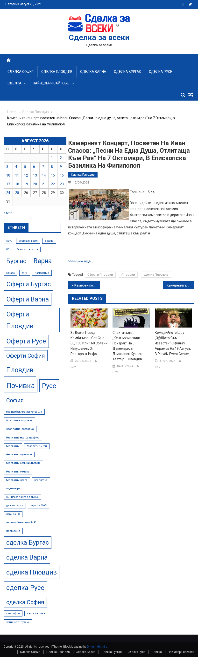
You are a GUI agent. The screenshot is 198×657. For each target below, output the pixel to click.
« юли (8, 212)
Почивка (20, 386)
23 (62, 184)
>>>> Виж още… (80, 261)
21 (44, 184)
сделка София (25, 602)
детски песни (14, 505)
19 (26, 184)
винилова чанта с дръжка (22, 497)
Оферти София (25, 355)
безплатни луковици (19, 454)
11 (17, 175)
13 (35, 175)
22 (53, 184)
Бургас (16, 261)
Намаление (42, 272)
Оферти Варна (27, 299)
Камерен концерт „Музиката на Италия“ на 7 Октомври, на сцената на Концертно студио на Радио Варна (87, 285)
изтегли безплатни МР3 (21, 522)
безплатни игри (37, 446)
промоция (13, 531)
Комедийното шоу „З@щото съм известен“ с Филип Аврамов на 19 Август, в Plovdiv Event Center (173, 343)
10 (8, 175)
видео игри (13, 488)
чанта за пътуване (18, 622)
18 (17, 184)
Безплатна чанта (27, 249)
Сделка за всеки (99, 37)
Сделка (14, 83)
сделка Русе (25, 588)
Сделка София (20, 72)
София (15, 400)
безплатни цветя (16, 480)
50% (9, 240)
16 (62, 175)
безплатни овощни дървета (23, 463)
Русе (49, 386)
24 (8, 193)
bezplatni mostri (28, 240)
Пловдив (128, 274)
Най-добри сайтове (51, 83)
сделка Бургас (27, 542)
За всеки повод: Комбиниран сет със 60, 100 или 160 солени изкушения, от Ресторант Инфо (89, 343)
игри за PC (13, 514)
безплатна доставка (20, 429)
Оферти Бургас (28, 284)
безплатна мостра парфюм (23, 437)
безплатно (41, 480)
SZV (73, 367)
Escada (49, 240)
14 (44, 175)
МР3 (24, 272)
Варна (43, 261)
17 (8, 184)
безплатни (13, 446)
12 (26, 175)
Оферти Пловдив (100, 274)
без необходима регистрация (24, 411)
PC (7, 249)
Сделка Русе (160, 72)
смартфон (13, 613)
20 (35, 184)
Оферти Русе (26, 341)
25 (17, 193)
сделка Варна (27, 557)
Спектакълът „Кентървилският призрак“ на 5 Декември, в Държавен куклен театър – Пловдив (127, 346)
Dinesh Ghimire (97, 646)
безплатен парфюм (19, 420)
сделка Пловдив (155, 274)
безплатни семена (17, 471)
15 (53, 175)
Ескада (10, 272)
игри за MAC (38, 505)
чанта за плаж (36, 613)
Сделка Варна (93, 72)
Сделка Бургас (127, 72)
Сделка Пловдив (56, 72)
